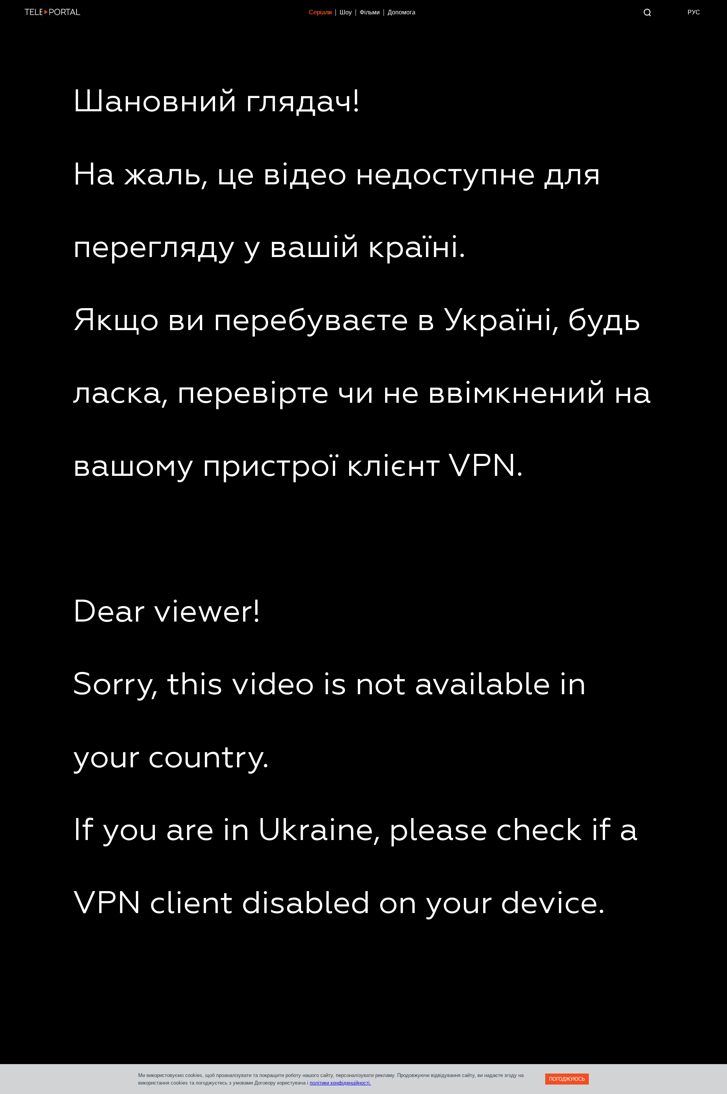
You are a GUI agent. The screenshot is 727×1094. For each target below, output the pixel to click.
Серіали (320, 12)
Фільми (370, 12)
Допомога (401, 12)
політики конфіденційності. (340, 1083)
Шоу (346, 12)
